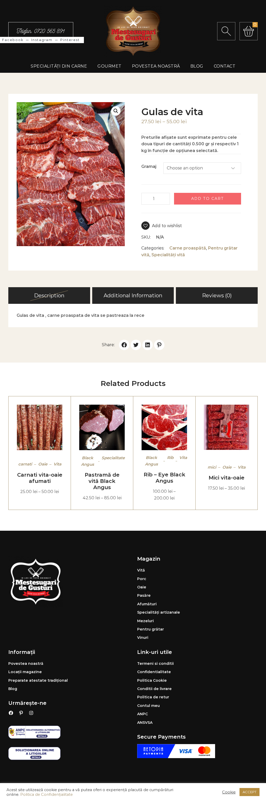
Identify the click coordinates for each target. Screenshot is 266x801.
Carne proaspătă (187, 248)
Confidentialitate (154, 671)
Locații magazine (25, 671)
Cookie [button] (229, 792)
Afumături (147, 604)
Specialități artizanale (158, 612)
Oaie (42, 464)
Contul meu (148, 705)
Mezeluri (145, 621)
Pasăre (144, 595)
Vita (57, 464)
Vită (141, 570)
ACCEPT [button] (249, 792)
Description (49, 295)
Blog (12, 688)
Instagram (41, 40)
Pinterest (70, 40)
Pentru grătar (150, 629)
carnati (25, 464)
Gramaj (148, 166)
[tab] (49, 295)
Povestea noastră (25, 663)
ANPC (142, 714)
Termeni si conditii (155, 663)
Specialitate (113, 457)
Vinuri (142, 637)
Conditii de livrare (154, 688)
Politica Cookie (152, 680)
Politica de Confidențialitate (46, 794)
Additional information (133, 295)
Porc (141, 578)
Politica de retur (153, 697)
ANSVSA (144, 722)
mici (212, 467)
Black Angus (87, 461)
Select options (27, 427)
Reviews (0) (217, 295)
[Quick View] (52, 427)
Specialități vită (168, 254)
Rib (170, 457)
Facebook (12, 40)
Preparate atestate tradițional (38, 680)
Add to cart (207, 198)
